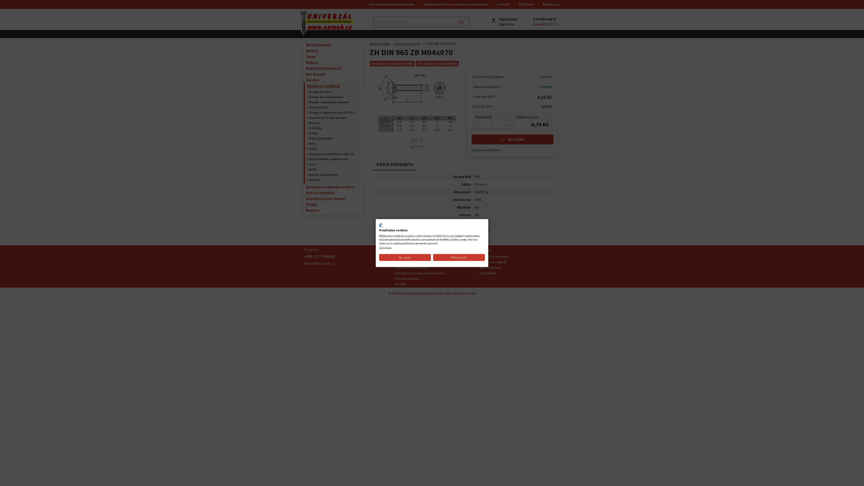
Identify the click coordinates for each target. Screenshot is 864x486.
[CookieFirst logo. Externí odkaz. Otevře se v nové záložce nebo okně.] (380, 225)
